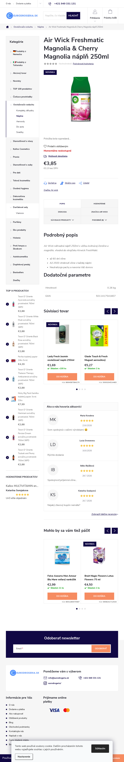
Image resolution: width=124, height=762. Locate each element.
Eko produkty (19, 230)
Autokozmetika (20, 256)
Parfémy (17, 222)
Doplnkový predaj (21, 264)
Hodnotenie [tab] (99, 203)
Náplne (19, 116)
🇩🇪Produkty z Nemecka (19, 53)
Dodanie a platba (23, 3)
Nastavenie (24, 756)
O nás (8, 3)
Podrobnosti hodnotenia (83, 64)
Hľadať (73, 15)
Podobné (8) (98, 220)
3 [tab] (82, 389)
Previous (107, 311)
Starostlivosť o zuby (22, 164)
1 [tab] (77, 389)
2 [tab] (79, 389)
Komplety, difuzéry (25, 110)
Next (115, 311)
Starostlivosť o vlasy (23, 141)
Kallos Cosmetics (21, 149)
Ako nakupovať (16, 713)
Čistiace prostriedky (22, 96)
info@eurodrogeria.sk (58, 678)
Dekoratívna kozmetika (19, 198)
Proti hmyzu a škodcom (19, 247)
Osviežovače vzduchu (23, 104)
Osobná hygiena (21, 188)
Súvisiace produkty (61, 220)
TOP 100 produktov (22, 88)
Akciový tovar (19, 73)
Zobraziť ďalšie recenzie (104, 514)
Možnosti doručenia (57, 156)
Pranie (16, 156)
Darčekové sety (20, 207)
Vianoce (20, 213)
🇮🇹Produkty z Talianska (19, 64)
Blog (11, 722)
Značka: (51, 190)
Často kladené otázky (19, 740)
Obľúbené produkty (18, 718)
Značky (16, 280)
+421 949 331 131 (92, 678)
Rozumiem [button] (114, 758)
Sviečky (19, 132)
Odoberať (101, 648)
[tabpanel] (62, 352)
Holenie (16, 237)
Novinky (17, 81)
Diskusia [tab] (62, 212)
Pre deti (16, 172)
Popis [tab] (62, 203)
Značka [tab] (99, 212)
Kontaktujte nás (16, 731)
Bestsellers (18, 272)
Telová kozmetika (21, 180)
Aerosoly (20, 121)
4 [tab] (85, 389)
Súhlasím (100, 748)
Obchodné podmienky (19, 726)
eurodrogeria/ (54, 683)
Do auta (20, 126)
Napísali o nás (15, 735)
